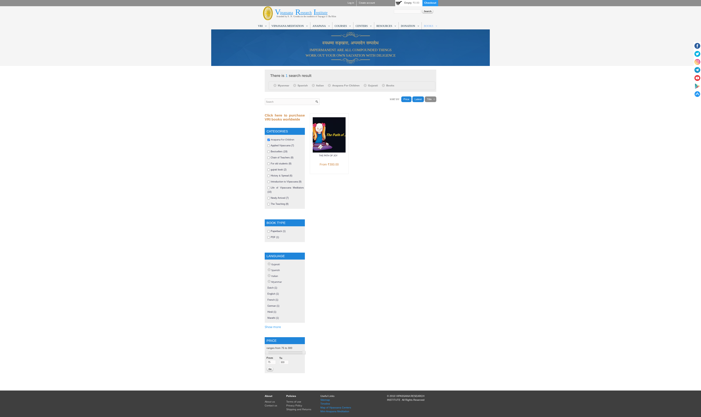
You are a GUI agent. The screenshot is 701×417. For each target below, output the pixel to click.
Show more (273, 327)
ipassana (286, 12)
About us (270, 401)
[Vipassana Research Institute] (268, 18)
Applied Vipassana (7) (282, 145)
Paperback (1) (278, 231)
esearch (306, 12)
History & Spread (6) (281, 175)
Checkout (430, 2)
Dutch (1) (272, 287)
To (280, 358)
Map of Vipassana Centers (335, 407)
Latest (418, 99)
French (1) (272, 299)
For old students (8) (281, 163)
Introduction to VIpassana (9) (286, 181)
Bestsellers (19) (279, 151)
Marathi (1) (273, 318)
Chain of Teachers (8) (282, 157)
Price (406, 99)
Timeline (325, 403)
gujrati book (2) (278, 169)
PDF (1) (275, 237)
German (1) (273, 305)
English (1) (273, 293)
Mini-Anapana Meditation (334, 411)
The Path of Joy (328, 155)
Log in (351, 3)
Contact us (271, 405)
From (270, 357)
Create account (367, 3)
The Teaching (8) (279, 204)
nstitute (321, 12)
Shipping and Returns (298, 409)
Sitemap (325, 399)
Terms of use (293, 401)
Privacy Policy (294, 405)
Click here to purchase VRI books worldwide (285, 117)
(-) (275, 85)
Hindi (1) (271, 312)
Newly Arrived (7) (280, 198)
